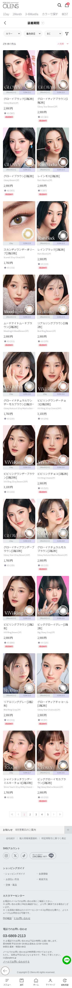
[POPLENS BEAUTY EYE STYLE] (10, 5)
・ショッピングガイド (14, 873)
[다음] (54, 814)
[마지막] (59, 814)
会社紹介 (10, 838)
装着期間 (33, 23)
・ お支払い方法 (11, 879)
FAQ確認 (7, 918)
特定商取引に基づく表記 (54, 838)
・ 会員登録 (42, 873)
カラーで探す (50, 14)
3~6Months (31, 14)
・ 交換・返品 (10, 885)
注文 (21, 985)
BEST (65, 14)
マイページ (50, 985)
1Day (6, 14)
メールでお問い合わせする (16, 961)
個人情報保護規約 (28, 838)
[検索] (59, 5)
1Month (17, 14)
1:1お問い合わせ (22, 918)
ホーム (36, 985)
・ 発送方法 (42, 879)
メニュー (7, 985)
